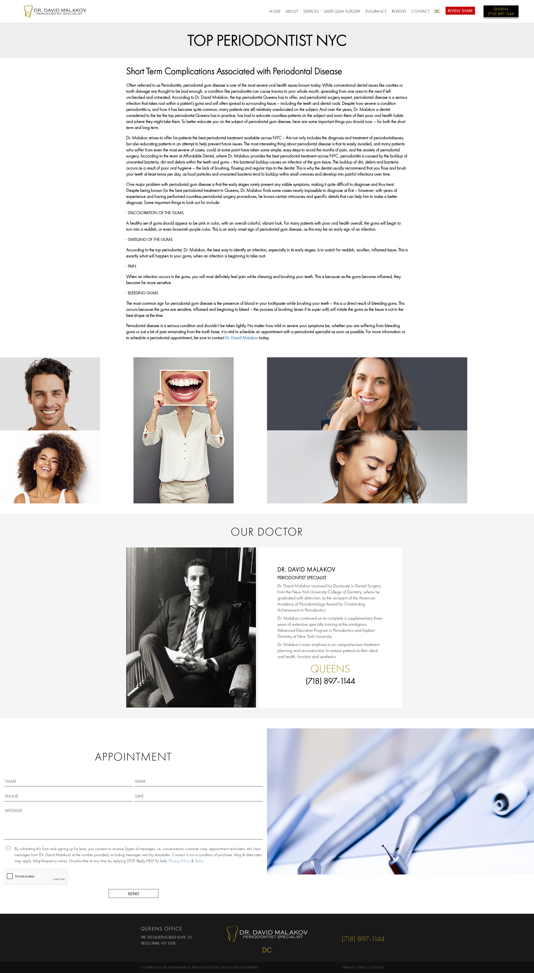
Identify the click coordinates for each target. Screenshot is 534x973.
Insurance (376, 11)
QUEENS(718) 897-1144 (501, 11)
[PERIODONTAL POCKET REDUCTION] (67, 393)
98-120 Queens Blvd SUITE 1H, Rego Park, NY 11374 (167, 940)
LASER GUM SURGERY (342, 11)
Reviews (399, 11)
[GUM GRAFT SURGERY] (400, 393)
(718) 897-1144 (330, 681)
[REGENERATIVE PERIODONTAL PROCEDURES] (400, 466)
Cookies (377, 967)
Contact (420, 11)
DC (437, 11)
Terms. (199, 860)
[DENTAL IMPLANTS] (67, 466)
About (292, 11)
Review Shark (460, 10)
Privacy (348, 967)
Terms (362, 967)
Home (275, 11)
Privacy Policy (179, 860)
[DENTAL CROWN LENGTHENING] (200, 430)
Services (311, 11)
